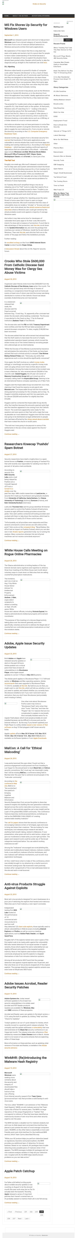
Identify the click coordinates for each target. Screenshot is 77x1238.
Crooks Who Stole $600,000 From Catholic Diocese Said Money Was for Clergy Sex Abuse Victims (24, 266)
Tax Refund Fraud (60, 177)
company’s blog (29, 527)
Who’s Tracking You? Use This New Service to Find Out (63, 50)
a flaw (45, 1032)
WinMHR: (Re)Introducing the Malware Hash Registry (26, 1059)
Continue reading (12, 434)
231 (25, 1212)
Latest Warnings (60, 135)
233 (36, 1212)
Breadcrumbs (58, 104)
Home (6, 16)
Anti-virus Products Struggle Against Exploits (25, 886)
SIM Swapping (59, 164)
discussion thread (12, 249)
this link (37, 225)
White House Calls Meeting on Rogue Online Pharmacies (26, 552)
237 (14, 1219)
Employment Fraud (60, 121)
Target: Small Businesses (63, 173)
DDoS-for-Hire (59, 112)
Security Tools (59, 160)
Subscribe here (59, 31)
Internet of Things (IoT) (62, 131)
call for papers (13, 823)
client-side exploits (25, 927)
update (12, 734)
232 (31, 1212)
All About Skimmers (61, 95)
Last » (27, 1219)
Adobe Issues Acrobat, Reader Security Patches (26, 985)
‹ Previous (18, 1212)
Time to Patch (59, 185)
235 (41, 1215)
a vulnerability (37, 1027)
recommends (10, 683)
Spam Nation (58, 169)
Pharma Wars (58, 148)
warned (7, 140)
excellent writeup (13, 243)
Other (56, 144)
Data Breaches (59, 108)
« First (9, 1212)
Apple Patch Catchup (20, 1171)
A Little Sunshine (60, 91)
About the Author (20, 16)
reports (21, 532)
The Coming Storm (60, 181)
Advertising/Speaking (41, 16)
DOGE (56, 116)
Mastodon (45, 1235)
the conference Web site (11, 783)
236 (8, 1219)
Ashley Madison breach (62, 100)
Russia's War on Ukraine (62, 156)
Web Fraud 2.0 (59, 190)
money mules (39, 362)
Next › (20, 1219)
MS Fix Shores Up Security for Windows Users (26, 26)
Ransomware (58, 152)
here (45, 63)
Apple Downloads (39, 738)
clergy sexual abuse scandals (38, 419)
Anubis (15, 532)
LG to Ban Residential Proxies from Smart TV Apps (62, 79)
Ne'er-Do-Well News (61, 139)
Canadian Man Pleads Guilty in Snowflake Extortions (61, 64)
